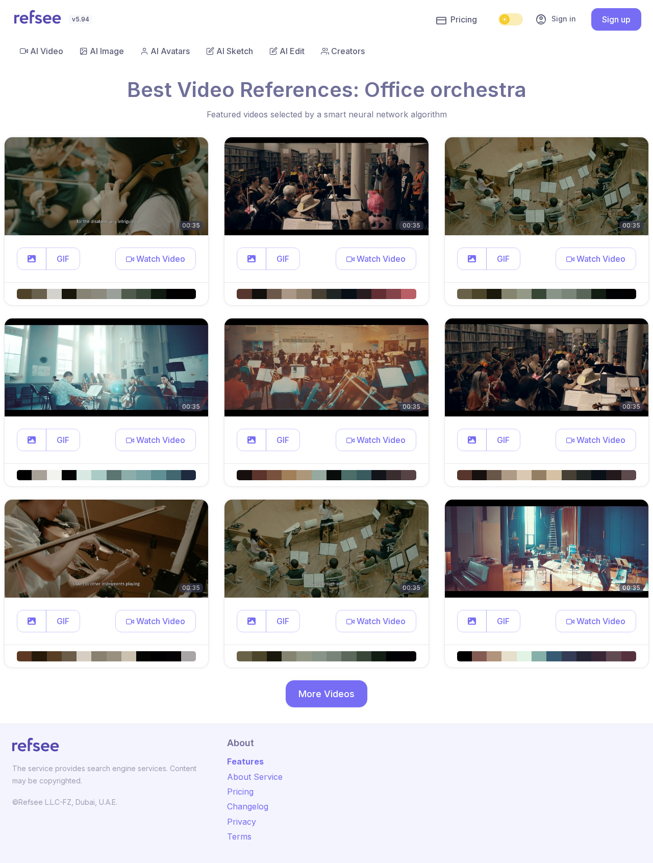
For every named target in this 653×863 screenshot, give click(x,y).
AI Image (107, 51)
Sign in (555, 19)
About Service (255, 777)
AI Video (46, 51)
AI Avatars (170, 51)
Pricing (463, 19)
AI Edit (292, 51)
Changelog (247, 806)
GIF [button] (63, 259)
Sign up (616, 19)
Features (245, 761)
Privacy (241, 822)
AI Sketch (234, 51)
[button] (31, 259)
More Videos (326, 693)
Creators (348, 51)
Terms (239, 836)
